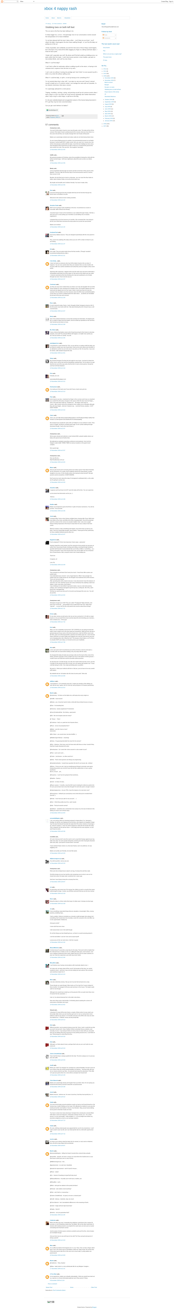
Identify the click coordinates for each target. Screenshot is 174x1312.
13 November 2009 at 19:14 (57, 687)
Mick (51, 979)
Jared (51, 1092)
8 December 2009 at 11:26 (57, 1280)
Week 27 (58, 117)
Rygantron (53, 539)
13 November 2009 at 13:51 (57, 353)
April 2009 (108, 113)
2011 (105, 71)
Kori (51, 627)
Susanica (52, 487)
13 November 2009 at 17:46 (57, 642)
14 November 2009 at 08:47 (57, 881)
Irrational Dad (54, 232)
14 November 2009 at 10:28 (57, 903)
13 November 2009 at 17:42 (57, 622)
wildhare (52, 681)
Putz (51, 397)
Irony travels (106, 47)
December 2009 (109, 78)
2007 (105, 126)
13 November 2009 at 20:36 (57, 831)
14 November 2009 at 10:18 (57, 893)
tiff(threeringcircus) (55, 858)
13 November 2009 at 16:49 (57, 564)
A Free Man (53, 1274)
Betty (51, 316)
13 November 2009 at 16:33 (57, 482)
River (51, 899)
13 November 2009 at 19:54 (57, 813)
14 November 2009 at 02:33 (57, 863)
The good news (107, 57)
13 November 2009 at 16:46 (57, 511)
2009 (105, 76)
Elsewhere (67, 18)
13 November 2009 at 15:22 (57, 410)
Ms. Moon (52, 330)
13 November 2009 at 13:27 (57, 311)
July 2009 (107, 106)
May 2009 (108, 111)
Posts (105, 35)
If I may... (105, 60)
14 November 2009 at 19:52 (57, 1004)
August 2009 (108, 104)
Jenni (51, 516)
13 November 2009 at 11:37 (57, 244)
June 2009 (108, 109)
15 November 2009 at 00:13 (57, 1019)
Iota (51, 647)
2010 (105, 73)
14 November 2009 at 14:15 (57, 974)
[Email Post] (62, 115)
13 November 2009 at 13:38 (57, 324)
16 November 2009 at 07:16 (57, 1134)
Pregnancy (52, 117)
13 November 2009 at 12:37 (57, 279)
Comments (107, 38)
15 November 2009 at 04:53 (57, 1060)
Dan (51, 190)
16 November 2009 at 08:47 (57, 1145)
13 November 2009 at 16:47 (57, 534)
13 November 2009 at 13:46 (57, 338)
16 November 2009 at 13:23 (57, 1240)
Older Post (94, 1287)
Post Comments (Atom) (59, 1290)
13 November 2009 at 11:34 (57, 227)
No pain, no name (109, 87)
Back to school (109, 82)
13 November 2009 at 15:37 (57, 428)
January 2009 (109, 120)
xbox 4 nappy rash (60, 8)
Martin (52, 693)
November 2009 (109, 80)
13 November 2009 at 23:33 (57, 853)
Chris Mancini (54, 1080)
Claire (51, 415)
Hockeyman (53, 387)
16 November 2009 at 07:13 (57, 1120)
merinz (52, 1139)
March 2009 (108, 116)
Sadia (51, 1102)
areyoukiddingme (55, 818)
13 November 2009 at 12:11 (57, 255)
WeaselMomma (54, 947)
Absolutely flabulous (110, 96)
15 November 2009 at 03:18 (57, 1036)
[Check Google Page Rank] (50, 1302)
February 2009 (109, 118)
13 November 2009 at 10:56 (57, 163)
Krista (51, 614)
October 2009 (109, 99)
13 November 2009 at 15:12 (57, 381)
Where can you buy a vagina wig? (112, 54)
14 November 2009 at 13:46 (57, 957)
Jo (50, 909)
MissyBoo (53, 963)
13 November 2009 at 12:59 (57, 297)
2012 (105, 69)
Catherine (53, 1220)
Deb (51, 1025)
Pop (104, 50)
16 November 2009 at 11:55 (57, 1215)
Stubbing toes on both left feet (113, 89)
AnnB (51, 1065)
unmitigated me (54, 343)
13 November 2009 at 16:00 (57, 462)
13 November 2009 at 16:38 (57, 499)
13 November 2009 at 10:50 (57, 149)
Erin (51, 373)
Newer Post (49, 1287)
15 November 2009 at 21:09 (57, 1075)
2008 (105, 123)
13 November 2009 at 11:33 (57, 200)
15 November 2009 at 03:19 (57, 1048)
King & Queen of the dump (112, 92)
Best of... (59, 18)
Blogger (94, 1307)
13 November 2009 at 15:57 (57, 450)
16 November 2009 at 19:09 (57, 1255)
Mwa (51, 1245)
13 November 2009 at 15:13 (57, 391)
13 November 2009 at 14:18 (57, 368)
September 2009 (109, 102)
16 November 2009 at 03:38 (57, 1086)
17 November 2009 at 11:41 (57, 1268)
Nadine (52, 504)
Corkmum (53, 284)
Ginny (51, 358)
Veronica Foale (54, 205)
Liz (51, 887)
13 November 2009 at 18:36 (57, 676)
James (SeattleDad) (55, 1053)
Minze (51, 467)
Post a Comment (52, 1284)
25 (105, 94)
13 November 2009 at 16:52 (57, 595)
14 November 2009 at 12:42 (57, 942)
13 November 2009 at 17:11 (57, 608)
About (53, 18)
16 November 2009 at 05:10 (57, 1097)
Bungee (107, 84)
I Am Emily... (53, 261)
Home (47, 18)
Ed (50, 249)
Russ (51, 303)
